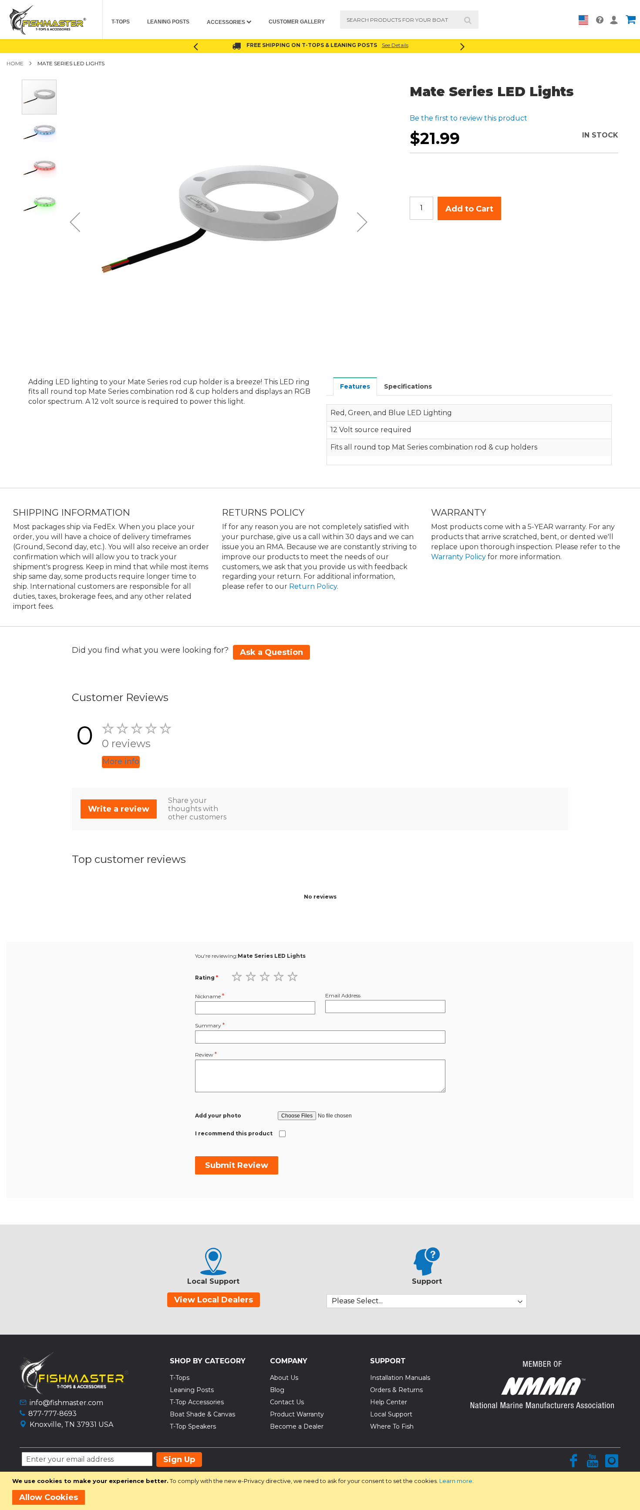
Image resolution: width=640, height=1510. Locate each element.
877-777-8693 (52, 1413)
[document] (321, 1491)
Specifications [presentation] (408, 386)
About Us (284, 1378)
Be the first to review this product (468, 118)
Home (15, 63)
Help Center (388, 1402)
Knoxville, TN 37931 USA (71, 1424)
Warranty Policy (458, 557)
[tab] (355, 386)
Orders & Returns (396, 1390)
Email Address (342, 995)
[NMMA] (542, 1406)
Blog (277, 1390)
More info (120, 761)
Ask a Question (271, 652)
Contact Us (287, 1402)
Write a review (118, 809)
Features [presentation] (355, 386)
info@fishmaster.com (66, 1403)
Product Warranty (297, 1414)
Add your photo (218, 1115)
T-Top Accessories (197, 1402)
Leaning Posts (192, 1390)
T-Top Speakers (193, 1426)
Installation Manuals (400, 1378)
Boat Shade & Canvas (202, 1414)
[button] (74, 222)
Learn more (455, 1480)
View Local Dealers (213, 1300)
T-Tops (179, 1378)
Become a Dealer (296, 1426)
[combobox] (409, 19)
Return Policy (313, 586)
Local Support (391, 1414)
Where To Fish (392, 1426)
